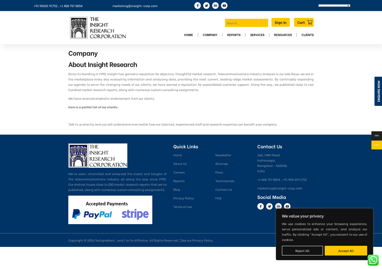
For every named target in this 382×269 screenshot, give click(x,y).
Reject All (302, 250)
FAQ (218, 198)
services (257, 34)
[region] (324, 234)
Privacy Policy (183, 198)
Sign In (280, 22)
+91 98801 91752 (45, 5)
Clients (308, 34)
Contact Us (223, 189)
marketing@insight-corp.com (135, 5)
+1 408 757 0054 (71, 5)
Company (210, 34)
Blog (176, 189)
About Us (180, 163)
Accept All (346, 250)
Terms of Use (182, 206)
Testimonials (224, 180)
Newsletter (223, 155)
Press (219, 172)
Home (188, 34)
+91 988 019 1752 (294, 179)
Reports (234, 34)
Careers (179, 172)
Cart (301, 22)
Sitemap (221, 163)
